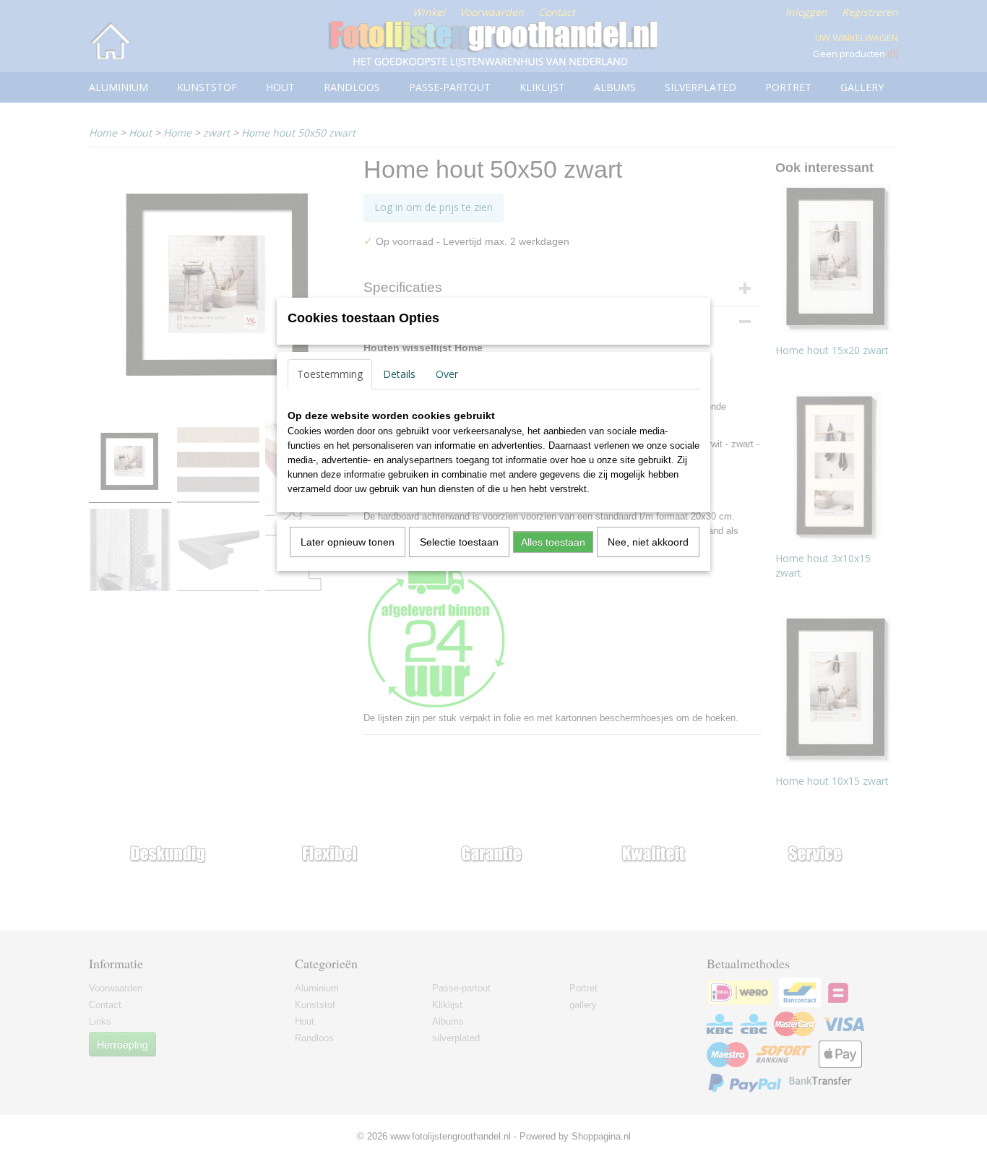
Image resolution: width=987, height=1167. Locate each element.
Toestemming (330, 374)
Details (399, 374)
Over (447, 374)
